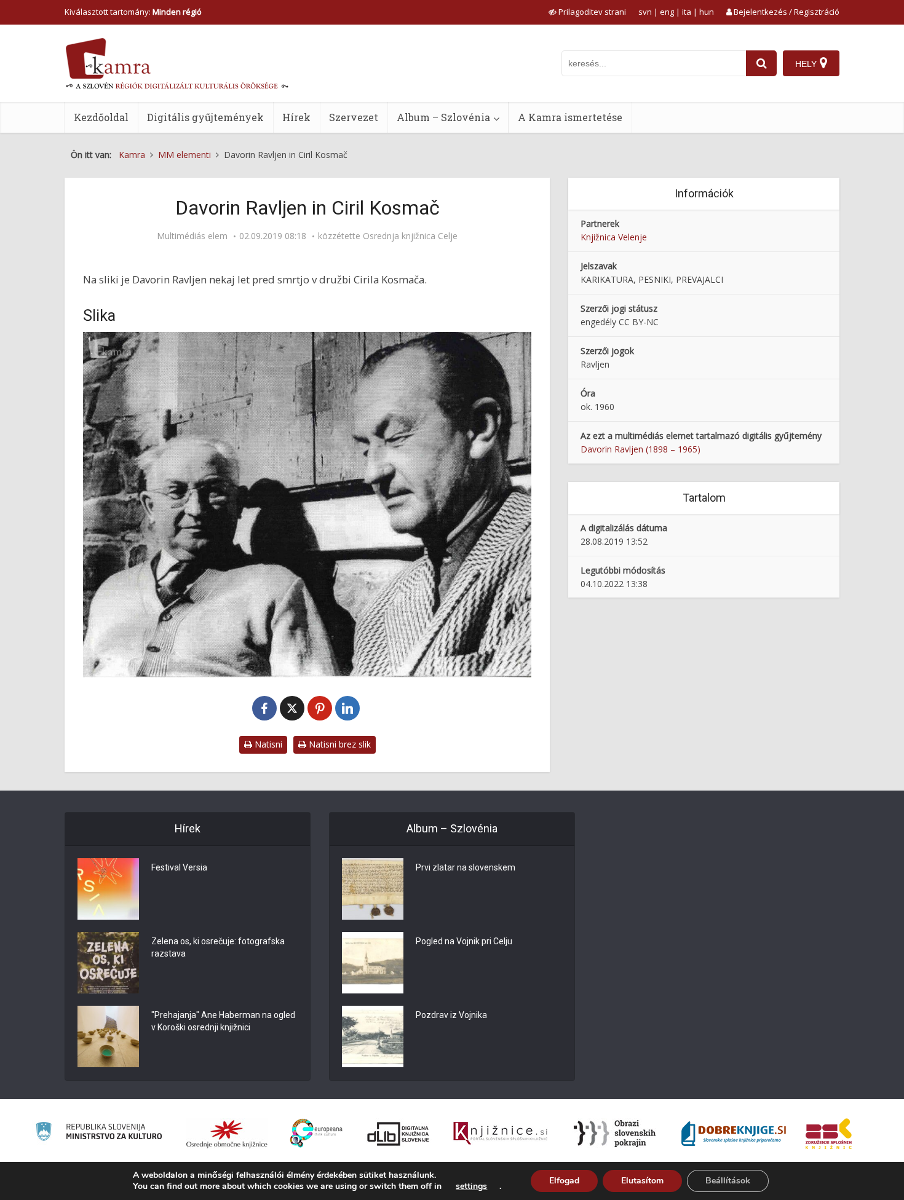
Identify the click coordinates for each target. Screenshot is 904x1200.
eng (667, 11)
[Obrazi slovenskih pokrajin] (615, 1133)
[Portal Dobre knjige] (733, 1133)
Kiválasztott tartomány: (133, 11)
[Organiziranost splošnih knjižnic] (227, 1133)
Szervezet (353, 117)
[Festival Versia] (108, 889)
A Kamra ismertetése (570, 117)
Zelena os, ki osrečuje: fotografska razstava (218, 947)
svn (645, 11)
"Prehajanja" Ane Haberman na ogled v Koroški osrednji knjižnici (223, 1021)
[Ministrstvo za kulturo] (98, 1133)
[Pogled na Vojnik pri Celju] (372, 962)
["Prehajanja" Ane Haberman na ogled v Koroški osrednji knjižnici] (108, 1036)
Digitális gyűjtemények (205, 117)
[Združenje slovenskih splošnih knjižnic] (500, 1133)
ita (686, 11)
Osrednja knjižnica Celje (410, 236)
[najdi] (761, 63)
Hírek (296, 117)
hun (706, 11)
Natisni (267, 744)
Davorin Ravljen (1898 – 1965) (640, 449)
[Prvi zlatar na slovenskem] (372, 889)
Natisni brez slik (338, 744)
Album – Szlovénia (443, 117)
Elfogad (564, 1180)
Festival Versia (179, 867)
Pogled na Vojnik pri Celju (464, 941)
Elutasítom (642, 1180)
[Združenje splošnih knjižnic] (829, 1133)
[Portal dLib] (398, 1133)
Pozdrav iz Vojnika (451, 1015)
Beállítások (727, 1180)
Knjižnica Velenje (614, 237)
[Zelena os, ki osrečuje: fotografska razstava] (108, 962)
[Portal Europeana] (316, 1133)
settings (471, 1186)
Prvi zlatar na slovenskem (465, 867)
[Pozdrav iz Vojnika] (372, 1036)
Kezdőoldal (101, 117)
